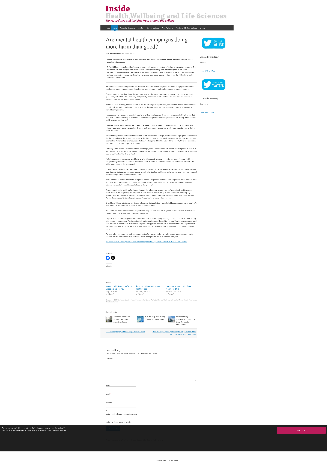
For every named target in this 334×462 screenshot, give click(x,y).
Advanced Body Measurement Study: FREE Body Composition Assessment (186, 320)
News (115, 28)
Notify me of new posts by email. (118, 422)
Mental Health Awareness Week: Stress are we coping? (119, 287)
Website (109, 402)
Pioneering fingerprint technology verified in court (125, 331)
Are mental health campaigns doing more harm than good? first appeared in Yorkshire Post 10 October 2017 (146, 241)
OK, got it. (301, 430)
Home (108, 28)
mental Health (173, 300)
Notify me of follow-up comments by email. (122, 414)
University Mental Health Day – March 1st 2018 (178, 287)
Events (202, 28)
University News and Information (132, 28)
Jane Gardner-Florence (114, 53)
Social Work (113, 302)
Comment (110, 358)
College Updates (153, 28)
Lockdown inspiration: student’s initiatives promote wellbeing (122, 319)
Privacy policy (173, 460)
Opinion (127, 300)
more (62, 428)
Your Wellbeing (167, 28)
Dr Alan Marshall (161, 300)
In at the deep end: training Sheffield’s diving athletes (155, 317)
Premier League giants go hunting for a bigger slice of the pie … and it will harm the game (174, 333)
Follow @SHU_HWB (207, 71)
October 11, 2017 (130, 53)
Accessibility (161, 460)
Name (108, 385)
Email (108, 394)
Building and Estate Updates (186, 28)
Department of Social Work (144, 300)
